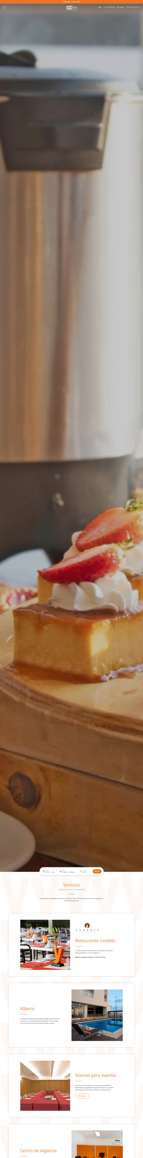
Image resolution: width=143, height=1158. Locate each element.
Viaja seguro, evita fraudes (71, 2)
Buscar (97, 871)
